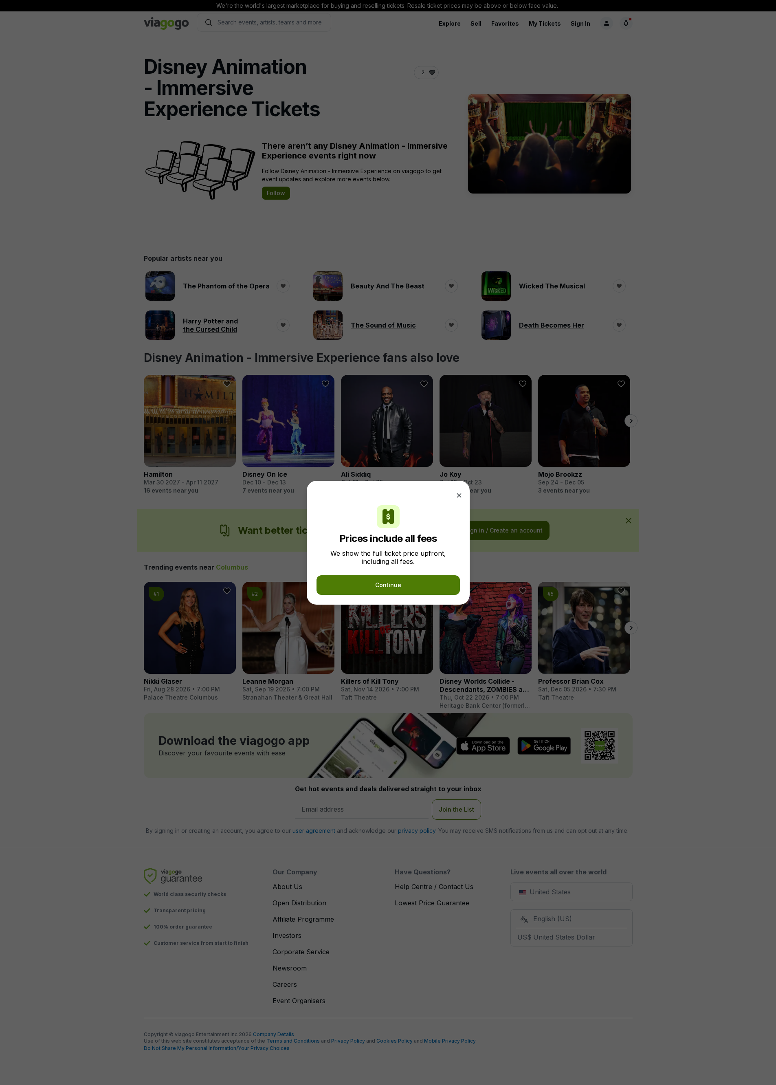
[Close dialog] (459, 495)
